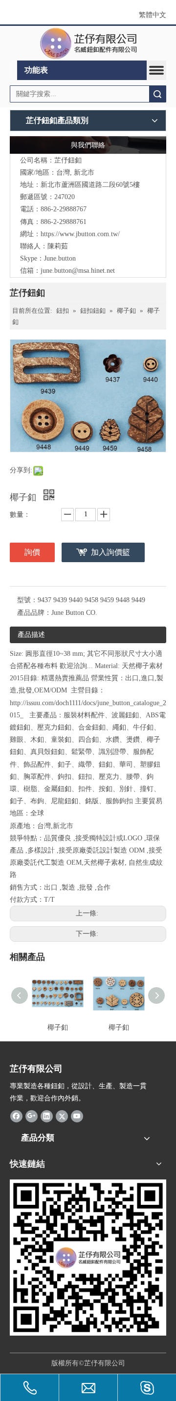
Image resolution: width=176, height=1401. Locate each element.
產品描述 (31, 634)
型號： (27, 600)
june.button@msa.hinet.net (78, 270)
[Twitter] (62, 1116)
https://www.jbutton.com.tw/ (80, 234)
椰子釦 (57, 1027)
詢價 (32, 552)
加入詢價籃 (110, 552)
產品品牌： (34, 612)
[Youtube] (77, 1116)
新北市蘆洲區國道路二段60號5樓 (90, 184)
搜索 (157, 94)
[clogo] (88, 43)
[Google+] (31, 1116)
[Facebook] (16, 1116)
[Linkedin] (47, 1116)
